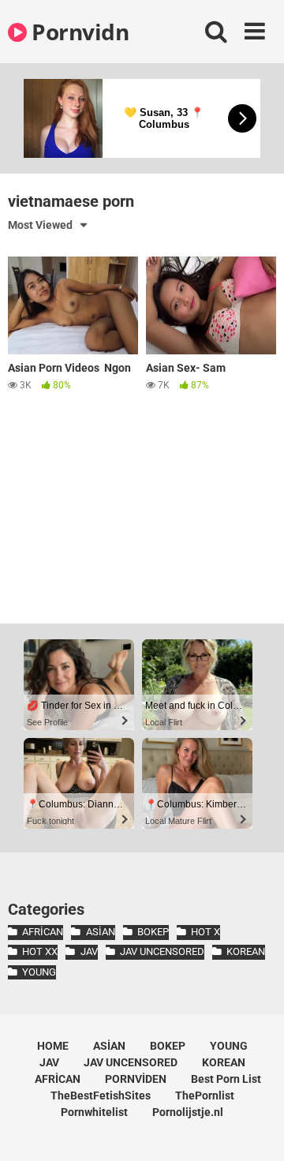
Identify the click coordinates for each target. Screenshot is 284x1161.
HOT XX (40, 951)
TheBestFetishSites (100, 1095)
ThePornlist (204, 1095)
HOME (53, 1045)
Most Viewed (40, 225)
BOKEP (153, 932)
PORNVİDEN (135, 1079)
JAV (88, 951)
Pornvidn (78, 32)
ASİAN (100, 932)
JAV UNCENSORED (162, 951)
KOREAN (245, 951)
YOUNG (39, 972)
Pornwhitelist (94, 1112)
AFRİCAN (42, 932)
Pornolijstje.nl (187, 1112)
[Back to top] (255, 1129)
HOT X (205, 932)
